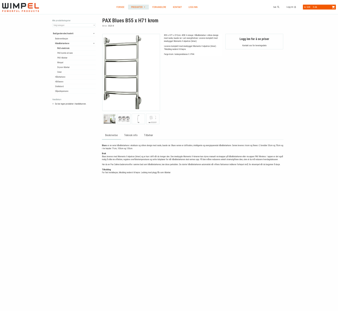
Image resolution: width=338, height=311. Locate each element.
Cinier (59, 72)
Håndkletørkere (62, 43)
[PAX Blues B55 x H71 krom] (131, 72)
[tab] (111, 135)
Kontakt (177, 7)
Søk (274, 7)
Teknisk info (131, 135)
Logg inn (289, 7)
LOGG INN (193, 7)
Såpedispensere (61, 91)
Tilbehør (148, 135)
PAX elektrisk (63, 48)
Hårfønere (59, 81)
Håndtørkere (60, 77)
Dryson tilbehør (63, 67)
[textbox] (73, 25)
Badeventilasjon (61, 38)
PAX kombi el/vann (65, 53)
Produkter (136, 7)
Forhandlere (159, 7)
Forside (120, 7)
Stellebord (59, 86)
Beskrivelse (111, 135)
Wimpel (60, 62)
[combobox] (74, 25)
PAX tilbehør (62, 57)
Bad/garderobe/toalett (63, 33)
